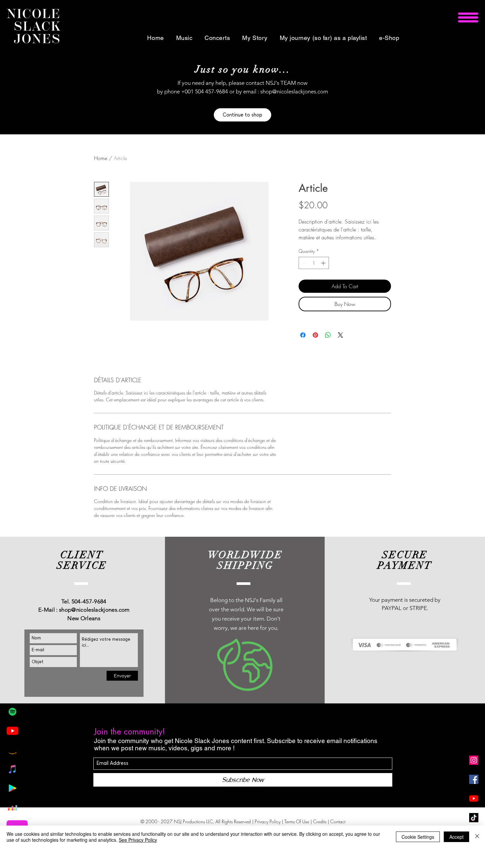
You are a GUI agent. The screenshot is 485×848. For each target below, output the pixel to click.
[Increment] (324, 263)
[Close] (477, 837)
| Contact (336, 821)
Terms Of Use (296, 821)
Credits (320, 821)
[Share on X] (340, 335)
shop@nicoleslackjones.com (294, 91)
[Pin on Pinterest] (315, 335)
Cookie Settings (418, 836)
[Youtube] (12, 731)
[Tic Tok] (473, 817)
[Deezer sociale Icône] (12, 807)
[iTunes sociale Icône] (12, 769)
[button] (468, 17)
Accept (456, 836)
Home (100, 158)
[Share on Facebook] (303, 335)
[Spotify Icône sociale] (12, 712)
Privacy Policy (267, 821)
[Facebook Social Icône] (473, 779)
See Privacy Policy (138, 839)
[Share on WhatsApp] (328, 335)
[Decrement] (304, 263)
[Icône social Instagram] (473, 760)
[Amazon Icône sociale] (12, 750)
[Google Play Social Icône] (12, 788)
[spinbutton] (314, 263)
